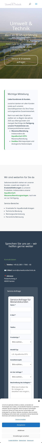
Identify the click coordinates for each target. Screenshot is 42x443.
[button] (39, 401)
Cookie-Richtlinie (13, 440)
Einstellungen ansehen (21, 436)
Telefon (12, 327)
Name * (13, 305)
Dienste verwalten (20, 419)
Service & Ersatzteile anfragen (21, 60)
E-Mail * (13, 315)
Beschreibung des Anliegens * (20, 382)
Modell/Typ (14, 350)
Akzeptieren (21, 425)
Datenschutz (22, 440)
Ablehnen (21, 430)
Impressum (30, 440)
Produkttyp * (15, 337)
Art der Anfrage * (16, 372)
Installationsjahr (16, 360)
